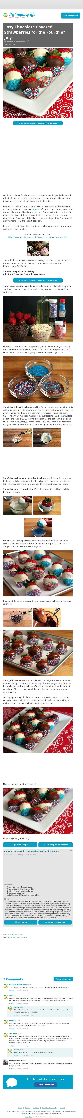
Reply (12, 990)
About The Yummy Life (49, 1108)
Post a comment (63, 979)
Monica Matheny (10, 44)
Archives (36, 1108)
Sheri (11, 995)
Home (20, 1108)
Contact (62, 1108)
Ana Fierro (13, 1034)
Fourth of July (24, 937)
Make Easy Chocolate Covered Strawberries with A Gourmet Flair (38, 237)
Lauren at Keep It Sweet (18, 984)
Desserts (9, 937)
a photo (36, 209)
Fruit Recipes (16, 937)
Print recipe (22, 844)
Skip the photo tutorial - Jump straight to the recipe (38, 123)
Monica (16, 1007)
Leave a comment (45, 1084)
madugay (12, 1020)
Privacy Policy (28, 1117)
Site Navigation (70, 15)
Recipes (27, 1108)
